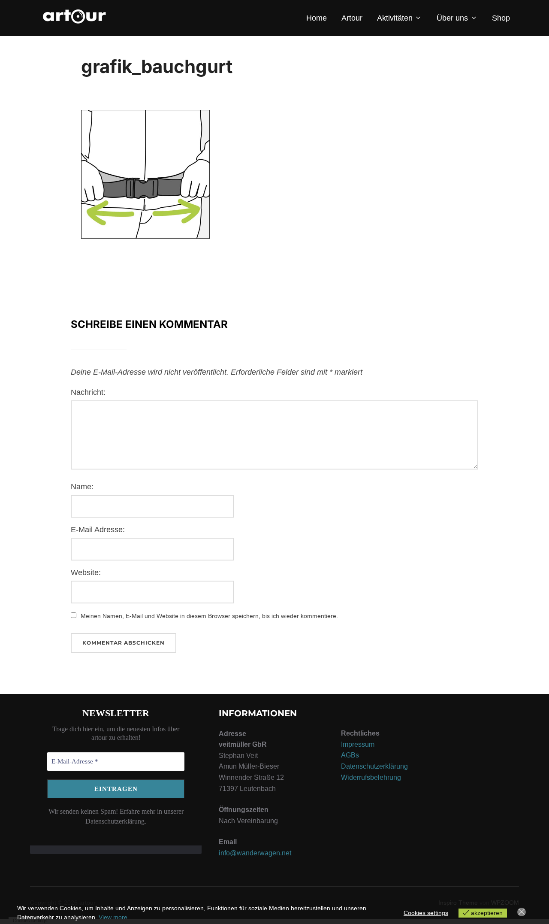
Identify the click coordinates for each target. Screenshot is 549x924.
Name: (82, 486)
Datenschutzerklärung (374, 766)
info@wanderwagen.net (255, 853)
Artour (351, 18)
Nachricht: (88, 392)
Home (316, 18)
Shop (501, 18)
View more (113, 917)
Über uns (452, 18)
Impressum (357, 744)
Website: (86, 572)
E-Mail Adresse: (98, 529)
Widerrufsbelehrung (371, 777)
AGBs (350, 755)
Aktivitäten (395, 18)
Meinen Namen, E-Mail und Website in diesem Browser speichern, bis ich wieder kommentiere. (209, 615)
